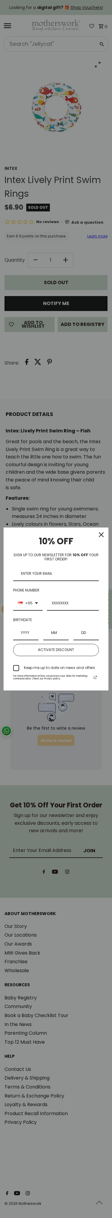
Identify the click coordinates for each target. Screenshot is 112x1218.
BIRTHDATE (22, 619)
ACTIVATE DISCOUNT (56, 649)
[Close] (101, 535)
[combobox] (28, 603)
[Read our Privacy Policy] (95, 677)
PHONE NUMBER (26, 590)
